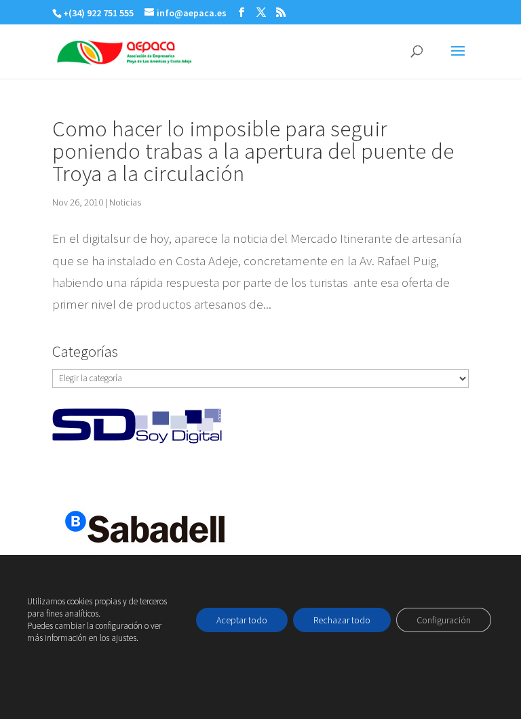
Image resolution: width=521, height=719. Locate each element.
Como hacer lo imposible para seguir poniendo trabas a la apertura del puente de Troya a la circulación (253, 151)
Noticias (125, 202)
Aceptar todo (241, 620)
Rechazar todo (341, 620)
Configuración (444, 620)
